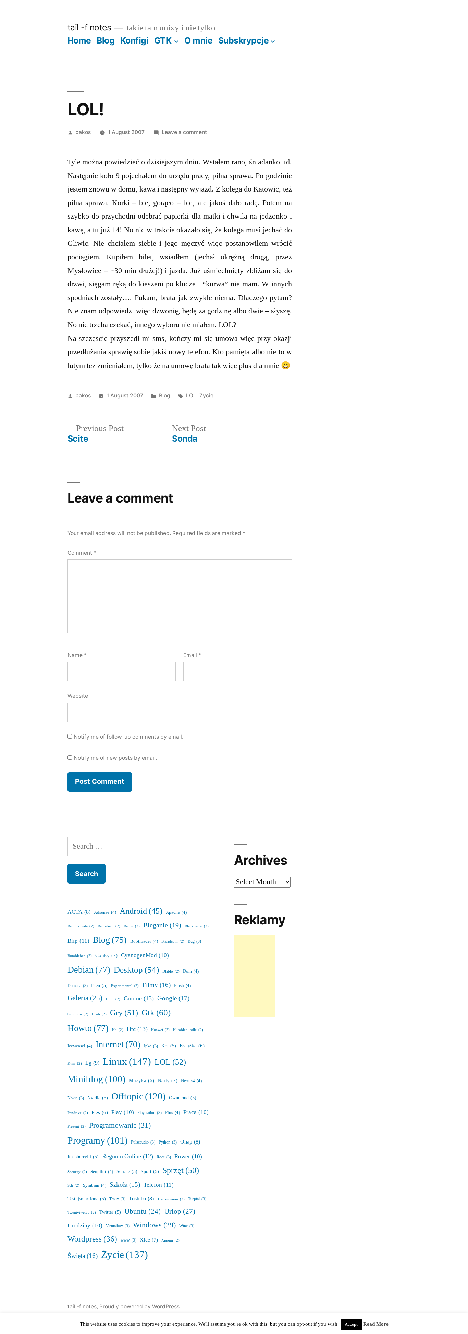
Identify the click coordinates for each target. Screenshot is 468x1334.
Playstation (149, 1112)
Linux (127, 1061)
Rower (188, 1156)
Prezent (76, 1126)
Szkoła (125, 1185)
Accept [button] (351, 1324)
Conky (106, 955)
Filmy (156, 985)
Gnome (139, 998)
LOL (191, 395)
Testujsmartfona (86, 1199)
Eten (99, 985)
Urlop (179, 1211)
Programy (97, 1141)
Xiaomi (170, 1240)
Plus (172, 1112)
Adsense (105, 912)
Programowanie (120, 1125)
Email (192, 655)
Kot (168, 1046)
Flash (182, 985)
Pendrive (77, 1113)
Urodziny (84, 1225)
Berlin (132, 926)
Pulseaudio (143, 1142)
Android (141, 911)
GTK (163, 40)
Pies (99, 1112)
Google (173, 998)
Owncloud (182, 1098)
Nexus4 (191, 1081)
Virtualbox (118, 1226)
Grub (99, 1014)
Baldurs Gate (80, 926)
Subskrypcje (243, 40)
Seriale (126, 1171)
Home (79, 40)
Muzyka (141, 1080)
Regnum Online (127, 1156)
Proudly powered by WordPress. (140, 1306)
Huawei (160, 1030)
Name (77, 655)
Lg (92, 1063)
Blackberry (197, 926)
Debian (88, 969)
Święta (82, 1256)
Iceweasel (79, 1046)
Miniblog (96, 1079)
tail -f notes (89, 27)
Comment (81, 552)
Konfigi (134, 40)
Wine (186, 1226)
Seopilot (101, 1171)
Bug (194, 941)
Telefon (159, 1184)
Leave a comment (184, 132)
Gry (124, 1013)
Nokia (75, 1098)
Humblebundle (188, 1030)
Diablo (171, 971)
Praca (196, 1112)
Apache (176, 912)
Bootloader (144, 941)
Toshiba (141, 1198)
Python (168, 1142)
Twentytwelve (81, 1212)
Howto (88, 1028)
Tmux (117, 1199)
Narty (167, 1080)
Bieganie (162, 925)
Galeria (84, 998)
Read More (376, 1324)
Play (122, 1112)
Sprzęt (180, 1170)
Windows (154, 1225)
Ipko (151, 1046)
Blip (78, 940)
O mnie (198, 40)
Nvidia (97, 1098)
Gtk (156, 1013)
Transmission (171, 1199)
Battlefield (109, 926)
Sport (150, 1171)
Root (164, 1157)
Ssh (73, 1185)
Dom (191, 971)
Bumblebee (79, 956)
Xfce (149, 1240)
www (128, 1240)
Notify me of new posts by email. (115, 758)
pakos (83, 132)
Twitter (110, 1212)
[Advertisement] (254, 976)
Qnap (190, 1141)
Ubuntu (142, 1211)
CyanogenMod (145, 955)
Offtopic (138, 1096)
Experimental (125, 986)
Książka (192, 1045)
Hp (117, 1030)
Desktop (136, 970)
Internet (118, 1044)
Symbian (94, 1185)
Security (77, 1172)
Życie (206, 395)
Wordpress (92, 1239)
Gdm (113, 999)
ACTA (78, 912)
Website (77, 696)
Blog (105, 40)
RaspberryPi (83, 1157)
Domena (77, 985)
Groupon (77, 1014)
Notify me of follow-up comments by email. (128, 736)
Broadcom (172, 941)
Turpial (197, 1199)
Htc (137, 1029)
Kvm (74, 1063)
